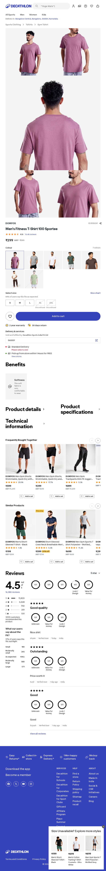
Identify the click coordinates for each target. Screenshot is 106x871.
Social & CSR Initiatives (94, 789)
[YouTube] (23, 784)
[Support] (85, 6)
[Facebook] (8, 784)
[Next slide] (98, 440)
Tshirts (29, 24)
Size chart (95, 293)
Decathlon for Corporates (62, 788)
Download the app (18, 769)
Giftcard (61, 806)
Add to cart (29, 496)
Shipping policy (77, 791)
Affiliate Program (61, 813)
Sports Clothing (13, 24)
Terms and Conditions (16, 859)
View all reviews (38, 733)
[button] (11, 14)
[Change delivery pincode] (96, 340)
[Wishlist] (91, 6)
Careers (93, 796)
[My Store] (79, 6)
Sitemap (77, 796)
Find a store (76, 775)
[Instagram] (31, 784)
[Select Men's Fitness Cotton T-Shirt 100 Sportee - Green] (91, 260)
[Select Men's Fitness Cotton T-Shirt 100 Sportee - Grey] (34, 260)
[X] (16, 784)
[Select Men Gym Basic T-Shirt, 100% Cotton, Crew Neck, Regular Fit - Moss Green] (34, 279)
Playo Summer (61, 820)
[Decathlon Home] (18, 6)
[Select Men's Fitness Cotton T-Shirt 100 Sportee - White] (53, 260)
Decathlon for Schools (62, 777)
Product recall (77, 803)
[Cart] (97, 6)
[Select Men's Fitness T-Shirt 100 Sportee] (15, 260)
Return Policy (76, 783)
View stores (17, 356)
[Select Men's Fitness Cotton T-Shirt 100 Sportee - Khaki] (72, 260)
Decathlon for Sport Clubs (62, 799)
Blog (91, 801)
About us (94, 773)
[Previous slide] (91, 440)
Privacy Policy (39, 859)
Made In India (93, 780)
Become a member (19, 775)
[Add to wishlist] (10, 316)
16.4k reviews (30, 234)
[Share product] (100, 223)
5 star (94, 573)
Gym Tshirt (43, 24)
